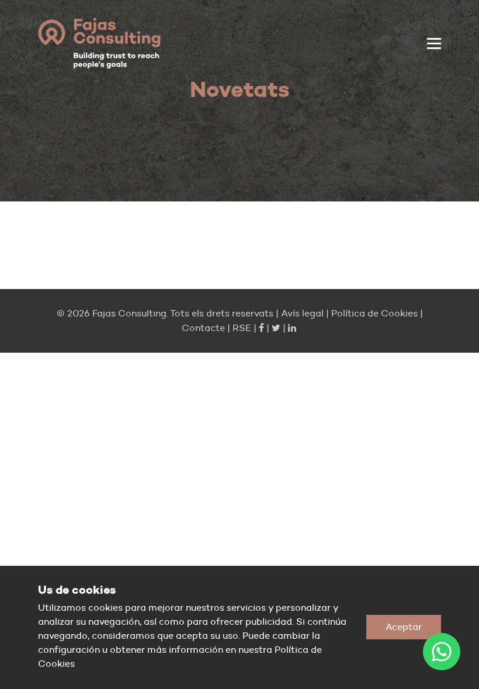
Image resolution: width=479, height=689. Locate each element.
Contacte (203, 327)
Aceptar (404, 626)
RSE (241, 327)
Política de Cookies (374, 313)
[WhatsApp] (441, 651)
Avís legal (302, 313)
